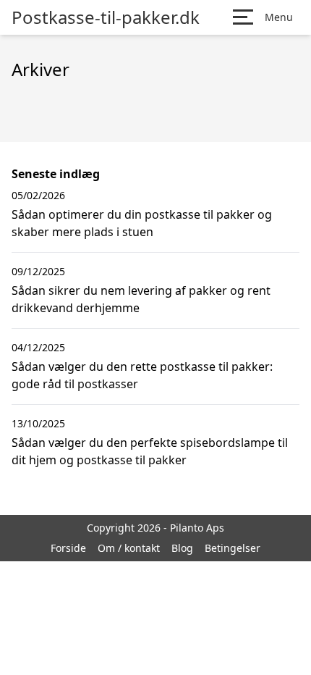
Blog (182, 548)
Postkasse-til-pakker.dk (106, 17)
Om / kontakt (129, 548)
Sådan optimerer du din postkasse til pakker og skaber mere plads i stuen (142, 223)
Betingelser (232, 548)
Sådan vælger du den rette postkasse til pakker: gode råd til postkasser (142, 375)
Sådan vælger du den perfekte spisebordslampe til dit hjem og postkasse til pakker (150, 451)
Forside (68, 548)
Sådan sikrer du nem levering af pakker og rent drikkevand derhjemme (141, 299)
